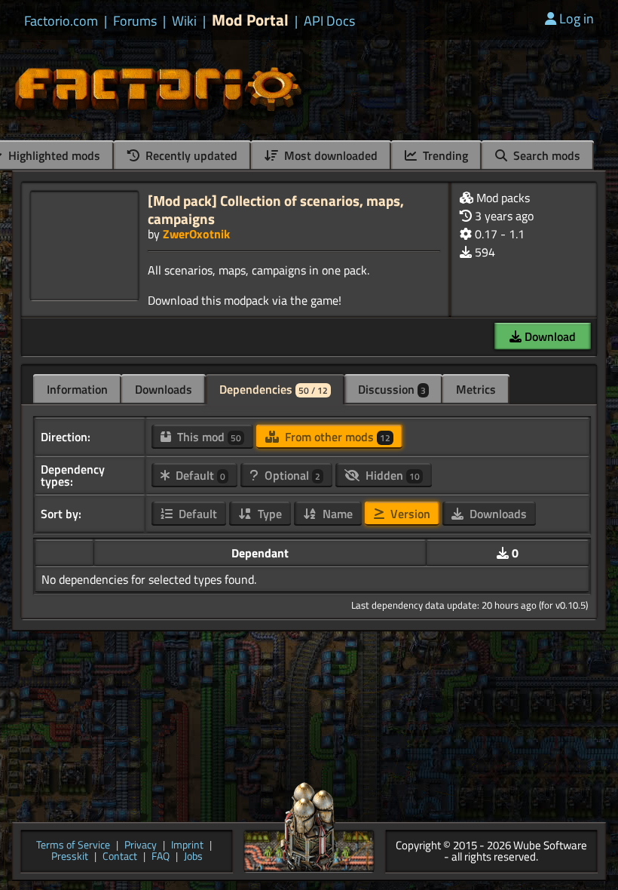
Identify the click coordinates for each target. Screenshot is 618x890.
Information (77, 389)
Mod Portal (250, 20)
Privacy (140, 846)
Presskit (69, 857)
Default (199, 475)
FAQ (160, 857)
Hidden (391, 475)
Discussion (392, 389)
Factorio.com (61, 21)
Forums (135, 21)
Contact (119, 857)
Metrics (476, 389)
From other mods (336, 437)
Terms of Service (73, 846)
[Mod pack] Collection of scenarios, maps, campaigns (276, 209)
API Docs (329, 21)
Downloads (163, 389)
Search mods (545, 155)
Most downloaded (329, 155)
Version (408, 514)
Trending (444, 155)
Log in (576, 18)
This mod (207, 437)
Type (268, 514)
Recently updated (189, 155)
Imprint (187, 846)
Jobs (193, 857)
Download (549, 336)
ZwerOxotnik (196, 234)
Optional (291, 475)
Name (336, 514)
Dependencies (273, 389)
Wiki (184, 21)
